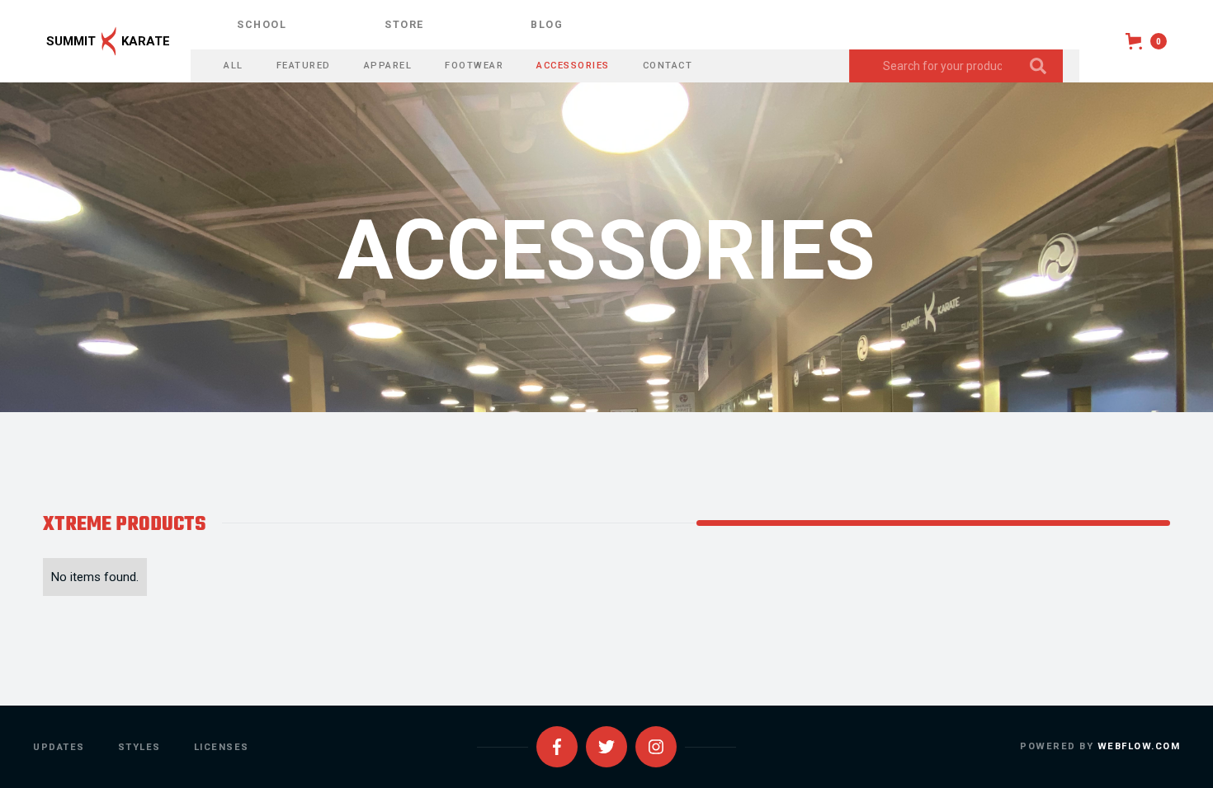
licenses (221, 747)
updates (59, 747)
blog (547, 24)
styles (139, 747)
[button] (1146, 41)
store (404, 24)
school (261, 24)
